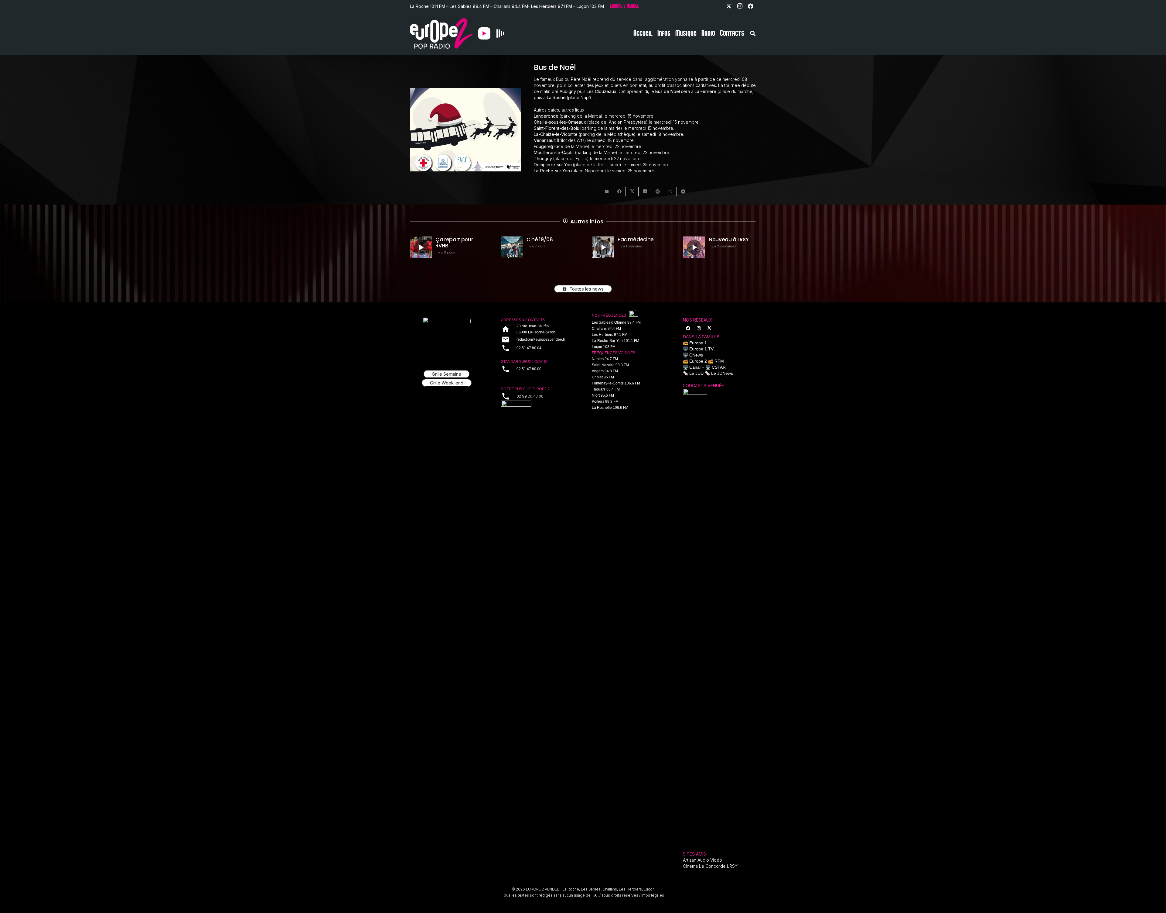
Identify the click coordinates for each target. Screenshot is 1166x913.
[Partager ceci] (619, 191)
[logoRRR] (537, 409)
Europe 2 (698, 361)
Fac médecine (545, 239)
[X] (728, 6)
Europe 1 (698, 342)
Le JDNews (722, 373)
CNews (696, 355)
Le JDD (696, 373)
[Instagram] (739, 6)
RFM (719, 361)
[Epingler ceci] (657, 191)
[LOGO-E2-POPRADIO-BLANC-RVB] (441, 33)
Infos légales (652, 895)
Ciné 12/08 (722, 239)
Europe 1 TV (701, 348)
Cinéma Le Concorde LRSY (710, 866)
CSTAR (719, 367)
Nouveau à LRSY (637, 239)
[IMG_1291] (695, 617)
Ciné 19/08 (448, 239)
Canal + (696, 367)
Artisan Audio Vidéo (702, 860)
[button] (753, 33)
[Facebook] (750, 6)
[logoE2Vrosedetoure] (446, 336)
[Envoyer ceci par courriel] (606, 191)
